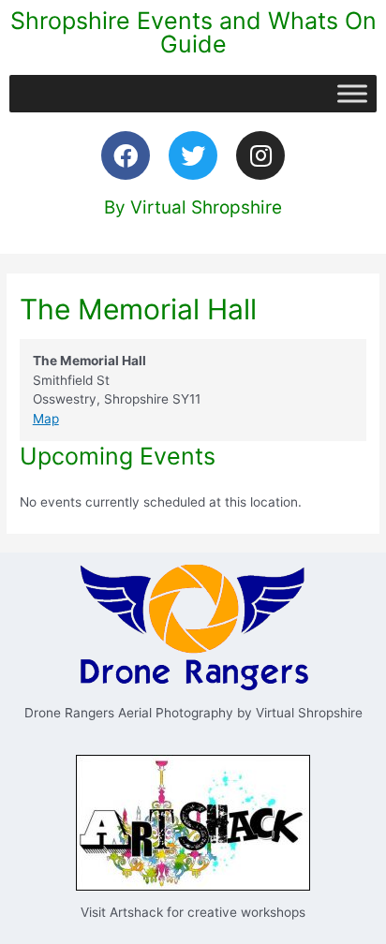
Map (46, 418)
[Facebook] (125, 155)
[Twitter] (193, 155)
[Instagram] (260, 155)
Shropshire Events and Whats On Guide (193, 32)
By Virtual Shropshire (193, 207)
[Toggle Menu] (352, 93)
